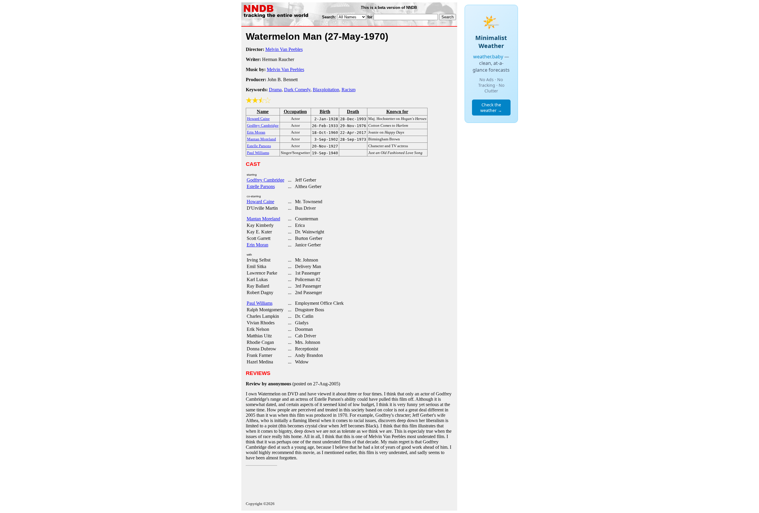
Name (263, 111)
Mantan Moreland (263, 218)
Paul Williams (259, 303)
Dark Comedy (297, 89)
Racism (348, 89)
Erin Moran (257, 244)
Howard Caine (260, 201)
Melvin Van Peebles (284, 49)
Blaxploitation (326, 89)
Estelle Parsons (261, 186)
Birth (325, 111)
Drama (275, 89)
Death (353, 111)
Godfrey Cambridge (265, 179)
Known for (397, 111)
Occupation (295, 111)
